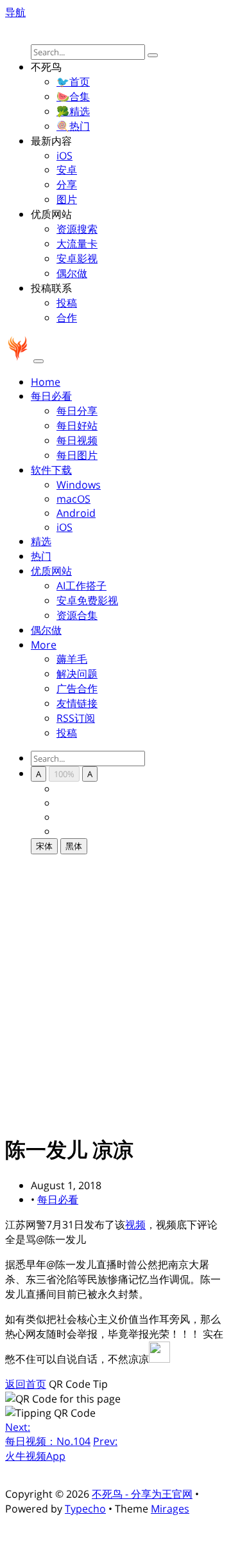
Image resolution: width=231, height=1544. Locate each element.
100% (64, 774)
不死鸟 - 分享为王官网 (142, 1494)
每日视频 (77, 440)
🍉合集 (73, 96)
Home (45, 382)
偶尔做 (71, 273)
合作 (66, 317)
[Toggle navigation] (38, 361)
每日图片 (77, 455)
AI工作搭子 (81, 586)
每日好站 (77, 425)
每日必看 (57, 1199)
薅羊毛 (71, 659)
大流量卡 (77, 244)
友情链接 (77, 703)
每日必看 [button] (51, 396)
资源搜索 (77, 229)
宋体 (44, 846)
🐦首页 (73, 82)
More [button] (43, 645)
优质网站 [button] (51, 571)
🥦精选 (73, 111)
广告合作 (77, 688)
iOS (64, 155)
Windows (78, 485)
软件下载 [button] (51, 470)
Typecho (85, 1509)
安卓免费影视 (87, 600)
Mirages (170, 1509)
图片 (66, 199)
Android (76, 513)
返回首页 (25, 1384)
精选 (41, 541)
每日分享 (77, 411)
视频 (135, 1224)
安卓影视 (77, 258)
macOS (73, 499)
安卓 (66, 170)
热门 (41, 556)
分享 (66, 184)
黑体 (73, 846)
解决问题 (77, 674)
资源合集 (77, 615)
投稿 (66, 303)
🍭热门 (73, 126)
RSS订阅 (75, 718)
